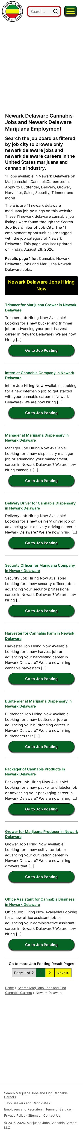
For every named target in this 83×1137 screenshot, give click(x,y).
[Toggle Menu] (70, 11)
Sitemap (34, 1115)
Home (9, 988)
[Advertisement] (41, 64)
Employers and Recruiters (23, 1109)
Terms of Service (58, 1109)
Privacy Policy (14, 1115)
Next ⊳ (63, 973)
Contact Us (51, 1115)
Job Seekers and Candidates (28, 1103)
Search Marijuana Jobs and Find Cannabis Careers (36, 1095)
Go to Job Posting (41, 350)
